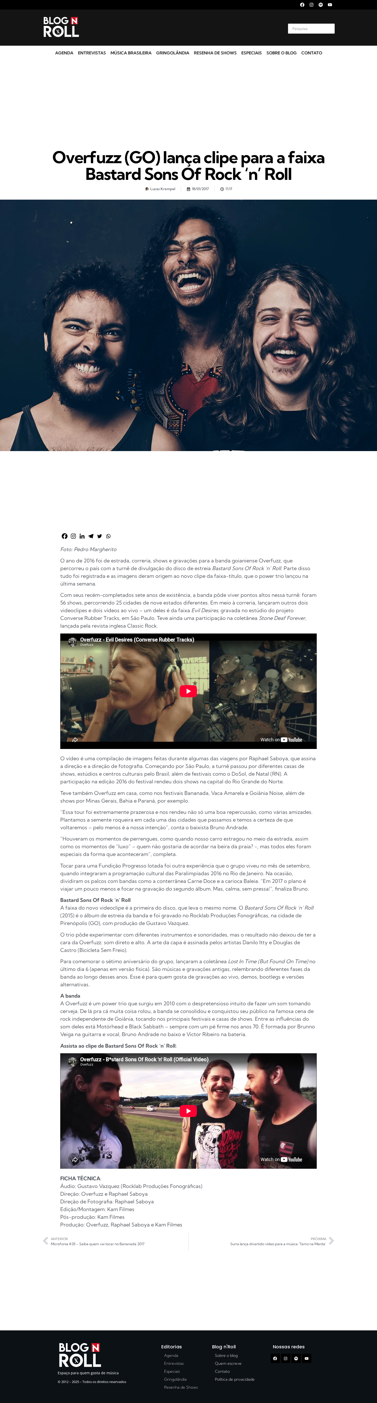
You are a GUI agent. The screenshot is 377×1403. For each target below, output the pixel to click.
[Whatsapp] (108, 536)
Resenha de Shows (215, 52)
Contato (311, 52)
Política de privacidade (235, 1379)
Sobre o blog (281, 52)
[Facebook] (302, 5)
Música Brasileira (131, 52)
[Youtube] (330, 5)
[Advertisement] (182, 27)
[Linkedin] (82, 536)
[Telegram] (91, 536)
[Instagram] (311, 5)
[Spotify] (321, 5)
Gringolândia (172, 52)
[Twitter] (99, 536)
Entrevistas (92, 52)
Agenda (64, 52)
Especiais (251, 52)
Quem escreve (228, 1363)
